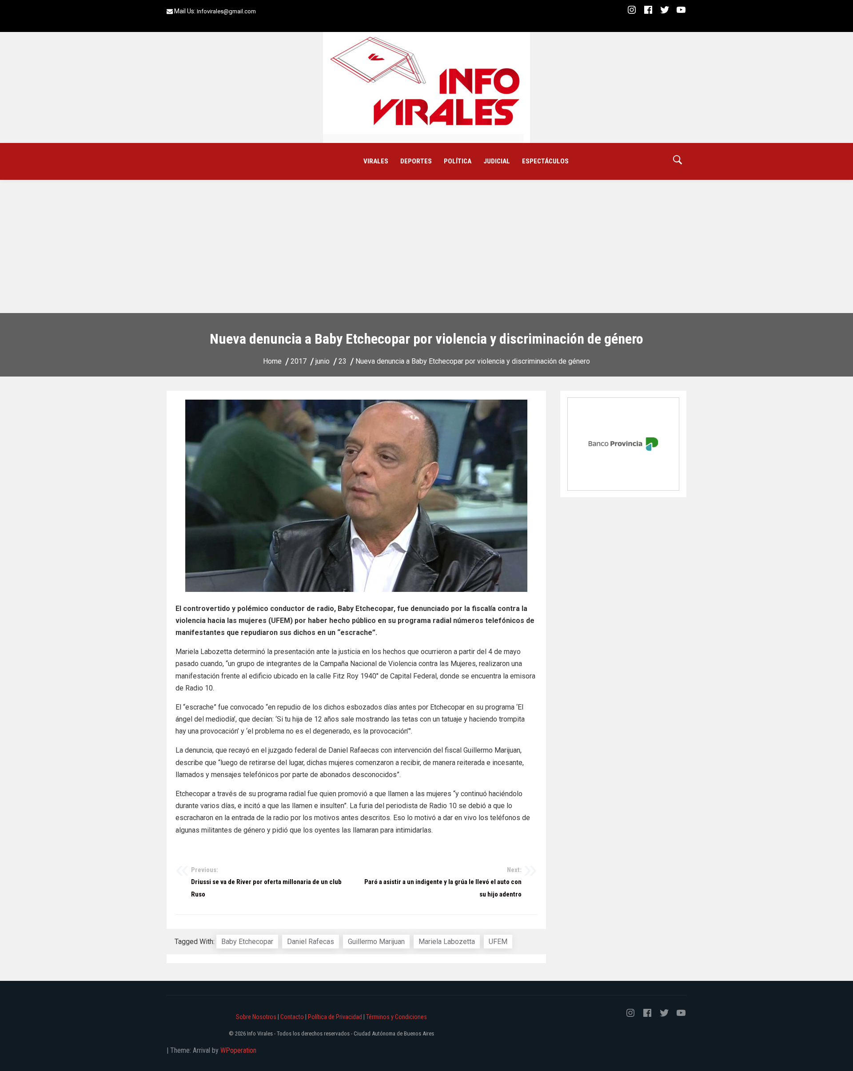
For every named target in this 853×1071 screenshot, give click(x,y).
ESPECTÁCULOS (545, 161)
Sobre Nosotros (256, 1016)
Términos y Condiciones (396, 1016)
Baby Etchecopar (247, 941)
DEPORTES (416, 161)
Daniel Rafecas (310, 941)
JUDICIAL (496, 161)
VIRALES (375, 161)
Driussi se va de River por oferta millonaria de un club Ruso (266, 882)
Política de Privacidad (335, 1016)
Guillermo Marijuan (376, 941)
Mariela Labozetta (447, 941)
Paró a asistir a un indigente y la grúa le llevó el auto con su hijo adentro (443, 882)
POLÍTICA (457, 161)
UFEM (498, 941)
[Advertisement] (426, 246)
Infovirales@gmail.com (226, 11)
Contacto (292, 1016)
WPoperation (238, 1050)
